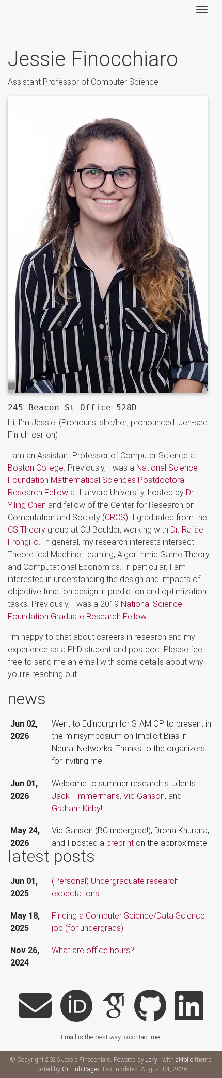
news (27, 699)
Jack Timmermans (86, 796)
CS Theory (26, 530)
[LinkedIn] (189, 1007)
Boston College (36, 468)
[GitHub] (150, 1007)
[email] (35, 1007)
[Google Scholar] (113, 1007)
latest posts (51, 856)
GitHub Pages (81, 1069)
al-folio (184, 1060)
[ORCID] (76, 1007)
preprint (120, 843)
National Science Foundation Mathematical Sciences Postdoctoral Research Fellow (103, 480)
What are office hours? (93, 950)
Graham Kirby (76, 808)
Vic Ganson (144, 796)
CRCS (115, 517)
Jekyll (153, 1060)
